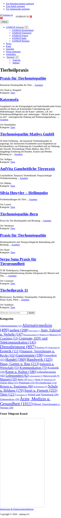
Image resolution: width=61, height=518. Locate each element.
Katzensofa (9, 99)
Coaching (9, 338)
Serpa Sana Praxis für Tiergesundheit (18, 261)
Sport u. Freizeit (40, 390)
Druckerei (42, 347)
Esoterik (10, 351)
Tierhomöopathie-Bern (19, 214)
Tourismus (21, 395)
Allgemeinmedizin (11, 326)
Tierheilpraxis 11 (14, 290)
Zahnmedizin (9, 399)
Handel (15, 359)
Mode (22, 379)
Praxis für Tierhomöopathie (23, 78)
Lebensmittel (17, 375)
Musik (39, 379)
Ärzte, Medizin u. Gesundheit (25, 401)
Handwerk (39, 359)
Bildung (44, 335)
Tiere (12, 93)
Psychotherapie (46, 382)
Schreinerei (40, 386)
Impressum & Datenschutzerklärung (17, 509)
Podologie (27, 382)
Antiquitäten (34, 331)
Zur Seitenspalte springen (18, 9)
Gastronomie (29, 355)
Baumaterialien (31, 335)
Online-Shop (9, 382)
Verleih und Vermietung (43, 394)
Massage (8, 379)
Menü (5, 22)
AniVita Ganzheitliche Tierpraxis (27, 169)
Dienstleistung (18, 346)
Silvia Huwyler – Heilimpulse (24, 193)
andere (18, 330)
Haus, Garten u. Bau (19, 364)
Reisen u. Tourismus (16, 386)
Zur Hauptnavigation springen (20, 3)
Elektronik (54, 347)
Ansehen (39, 85)
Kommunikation (33, 367)
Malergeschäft (51, 375)
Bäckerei (55, 334)
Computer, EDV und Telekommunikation (24, 340)
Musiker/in (50, 380)
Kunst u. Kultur (20, 372)
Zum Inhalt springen (15, 6)
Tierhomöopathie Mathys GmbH (27, 134)
